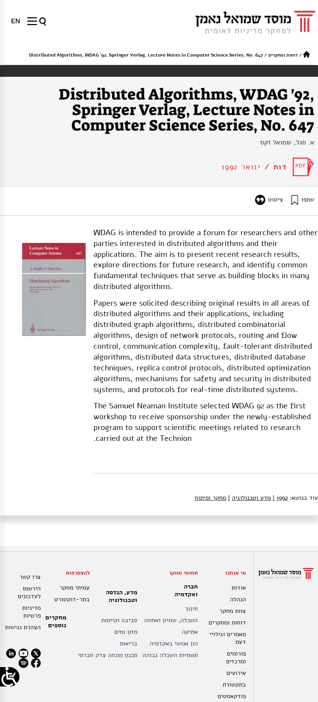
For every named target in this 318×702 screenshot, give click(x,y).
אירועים (236, 673)
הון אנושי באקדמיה (174, 643)
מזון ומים (125, 632)
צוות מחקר (232, 611)
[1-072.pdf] (303, 167)
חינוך (191, 608)
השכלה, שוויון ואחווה (171, 620)
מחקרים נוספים (55, 621)
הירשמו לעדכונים (29, 592)
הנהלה (238, 599)
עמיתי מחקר (74, 587)
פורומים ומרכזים (236, 657)
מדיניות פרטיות (31, 612)
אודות (239, 587)
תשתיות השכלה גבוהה (170, 655)
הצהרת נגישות (23, 627)
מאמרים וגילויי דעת (227, 638)
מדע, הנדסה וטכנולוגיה (121, 596)
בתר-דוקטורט (71, 599)
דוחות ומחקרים (283, 55)
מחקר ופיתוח (210, 498)
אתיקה (190, 632)
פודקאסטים (232, 696)
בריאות (128, 643)
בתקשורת (234, 684)
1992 (280, 498)
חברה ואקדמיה (186, 590)
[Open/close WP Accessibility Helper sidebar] (9, 677)
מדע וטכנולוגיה (249, 498)
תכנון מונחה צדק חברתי (107, 655)
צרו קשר (30, 577)
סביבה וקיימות (119, 620)
